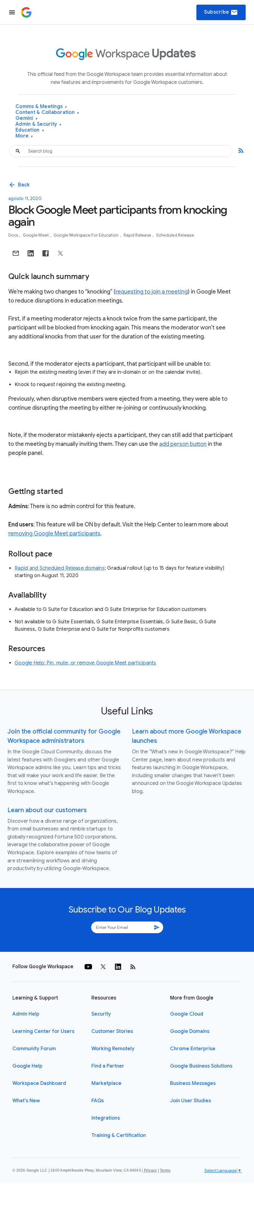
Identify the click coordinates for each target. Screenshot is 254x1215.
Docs (13, 235)
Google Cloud (186, 1014)
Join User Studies (190, 1101)
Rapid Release (138, 235)
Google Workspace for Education (87, 235)
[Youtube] (88, 966)
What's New (26, 1101)
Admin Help (25, 1014)
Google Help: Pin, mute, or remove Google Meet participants (85, 663)
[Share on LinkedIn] (30, 253)
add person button (183, 444)
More (24, 136)
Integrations (105, 1118)
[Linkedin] (118, 966)
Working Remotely (112, 1049)
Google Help (27, 1066)
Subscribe (221, 12)
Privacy (150, 1170)
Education (29, 130)
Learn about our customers (47, 810)
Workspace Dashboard (39, 1083)
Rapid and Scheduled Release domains (60, 568)
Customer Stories (112, 1031)
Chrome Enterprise (192, 1049)
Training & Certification (118, 1135)
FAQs (97, 1101)
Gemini (26, 118)
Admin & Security (38, 124)
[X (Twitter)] (103, 966)
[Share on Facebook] (45, 253)
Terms (165, 1170)
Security (101, 1014)
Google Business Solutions (201, 1066)
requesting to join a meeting (152, 291)
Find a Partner (107, 1066)
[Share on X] (60, 253)
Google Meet (36, 235)
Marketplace (106, 1083)
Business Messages (193, 1083)
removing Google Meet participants (54, 533)
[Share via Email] (15, 253)
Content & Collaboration (47, 112)
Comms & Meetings (41, 107)
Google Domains (189, 1031)
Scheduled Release (175, 235)
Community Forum (34, 1049)
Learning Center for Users (43, 1031)
